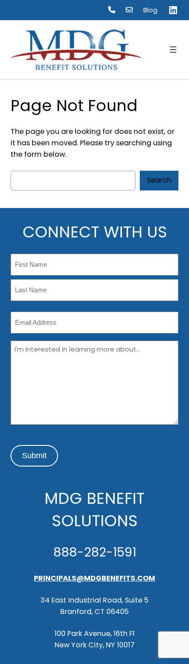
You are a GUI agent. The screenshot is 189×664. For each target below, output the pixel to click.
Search (159, 180)
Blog (150, 10)
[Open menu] (173, 49)
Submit (34, 455)
